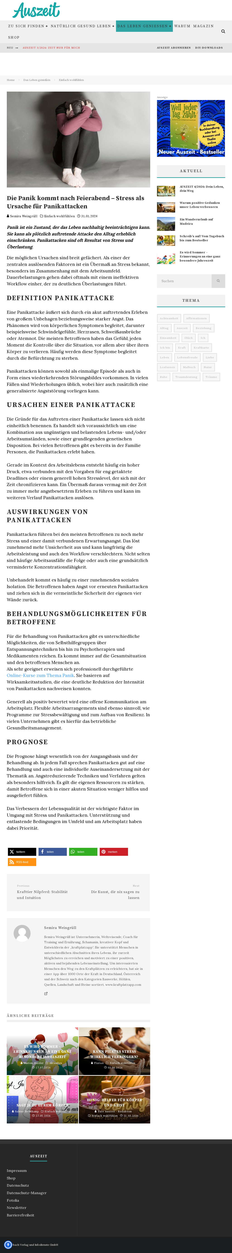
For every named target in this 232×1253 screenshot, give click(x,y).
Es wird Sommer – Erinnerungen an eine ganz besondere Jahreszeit (200, 256)
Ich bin (165, 347)
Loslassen (167, 367)
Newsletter (17, 1207)
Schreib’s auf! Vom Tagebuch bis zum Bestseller (202, 238)
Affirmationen (196, 318)
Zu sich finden (26, 26)
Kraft (182, 347)
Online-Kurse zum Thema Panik (40, 675)
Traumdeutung (186, 377)
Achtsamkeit (169, 318)
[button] (22, 852)
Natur (208, 367)
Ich (203, 337)
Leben (164, 357)
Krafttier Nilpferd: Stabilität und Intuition (42, 892)
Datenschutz (18, 1185)
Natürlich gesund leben (81, 26)
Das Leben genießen (142, 26)
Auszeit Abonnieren (174, 48)
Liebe (210, 357)
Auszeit (182, 328)
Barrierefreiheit (20, 1215)
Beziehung (204, 328)
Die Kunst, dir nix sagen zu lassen (115, 892)
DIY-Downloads (209, 48)
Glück (188, 337)
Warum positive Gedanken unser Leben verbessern (200, 205)
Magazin (203, 26)
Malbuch (189, 367)
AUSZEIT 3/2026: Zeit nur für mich (51, 48)
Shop (14, 37)
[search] (218, 281)
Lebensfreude (187, 357)
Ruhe (163, 377)
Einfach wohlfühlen (59, 216)
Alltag (164, 328)
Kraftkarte (201, 347)
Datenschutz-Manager (27, 1193)
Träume (211, 377)
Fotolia (13, 1200)
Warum (182, 26)
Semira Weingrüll (23, 216)
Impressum (17, 1170)
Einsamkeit (168, 337)
